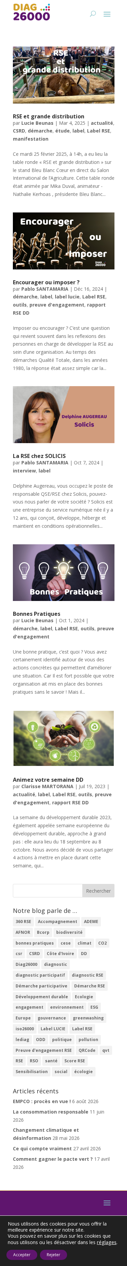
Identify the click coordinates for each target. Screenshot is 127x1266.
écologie (83, 1071)
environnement (67, 1007)
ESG (94, 1007)
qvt (105, 1050)
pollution (88, 1039)
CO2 (102, 943)
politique (62, 1039)
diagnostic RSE (87, 975)
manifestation (30, 139)
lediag (22, 1039)
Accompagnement (57, 921)
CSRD (19, 130)
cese (66, 943)
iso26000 (25, 1029)
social (61, 1071)
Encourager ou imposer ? (46, 282)
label (78, 130)
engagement (29, 1007)
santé (51, 1061)
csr (19, 953)
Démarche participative (41, 986)
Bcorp (43, 932)
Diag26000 (26, 964)
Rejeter (53, 1255)
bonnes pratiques (35, 943)
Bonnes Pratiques (36, 613)
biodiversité (69, 932)
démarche (40, 130)
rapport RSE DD (70, 802)
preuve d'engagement (56, 304)
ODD (40, 1039)
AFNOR (23, 932)
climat (84, 943)
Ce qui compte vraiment (42, 1148)
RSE (19, 1061)
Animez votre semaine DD (48, 779)
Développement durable (42, 997)
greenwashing (88, 1018)
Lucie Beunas (37, 123)
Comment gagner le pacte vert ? (53, 1159)
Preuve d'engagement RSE (44, 1050)
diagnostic (55, 964)
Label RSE (98, 130)
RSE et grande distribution (48, 116)
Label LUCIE (53, 1029)
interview (24, 470)
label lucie (67, 296)
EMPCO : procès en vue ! (42, 1101)
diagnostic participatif (40, 975)
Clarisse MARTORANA (47, 786)
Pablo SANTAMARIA (44, 289)
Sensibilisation (32, 1071)
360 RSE (23, 921)
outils (20, 304)
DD (84, 953)
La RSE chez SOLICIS (39, 456)
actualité (102, 123)
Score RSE (74, 1061)
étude (62, 130)
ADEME (91, 921)
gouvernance (52, 1018)
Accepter (21, 1255)
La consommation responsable (50, 1112)
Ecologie (84, 997)
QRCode (87, 1050)
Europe (23, 1018)
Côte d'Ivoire (60, 953)
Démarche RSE (89, 986)
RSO (34, 1061)
